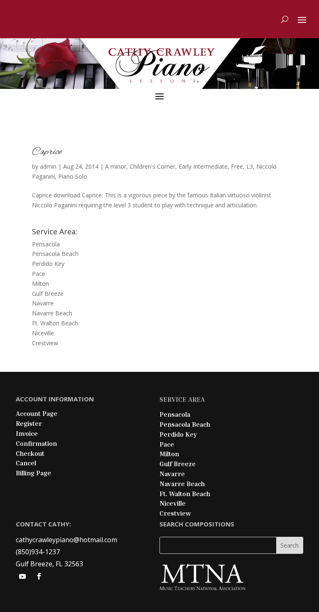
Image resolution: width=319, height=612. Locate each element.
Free (237, 166)
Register (29, 423)
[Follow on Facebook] (39, 576)
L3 (249, 166)
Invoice (27, 433)
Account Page (36, 413)
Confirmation (36, 443)
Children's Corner (152, 166)
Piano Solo (72, 176)
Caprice (47, 152)
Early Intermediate (203, 166)
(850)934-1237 (38, 551)
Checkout (30, 453)
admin (48, 166)
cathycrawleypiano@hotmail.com (66, 539)
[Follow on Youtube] (22, 576)
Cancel (26, 463)
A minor (115, 166)
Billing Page (33, 473)
